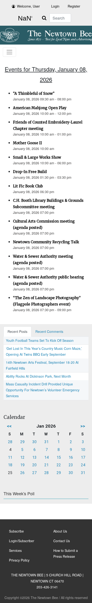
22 (59, 465)
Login (55, 6)
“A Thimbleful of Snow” (33, 93)
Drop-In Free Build (30, 171)
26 (22, 473)
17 (83, 457)
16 (71, 457)
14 (46, 457)
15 (59, 457)
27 (34, 473)
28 (10, 442)
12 (22, 457)
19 (22, 465)
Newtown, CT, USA (24, 18)
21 (46, 465)
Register (74, 6)
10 (83, 449)
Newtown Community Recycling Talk (46, 242)
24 (83, 465)
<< (9, 426)
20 (34, 465)
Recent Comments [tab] (49, 331)
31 (46, 442)
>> (82, 426)
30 (34, 442)
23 (71, 465)
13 (34, 457)
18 (10, 465)
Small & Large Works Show (37, 157)
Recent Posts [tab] (17, 331)
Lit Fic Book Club (28, 186)
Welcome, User (28, 6)
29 (22, 442)
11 (10, 457)
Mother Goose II (27, 143)
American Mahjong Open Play (40, 108)
